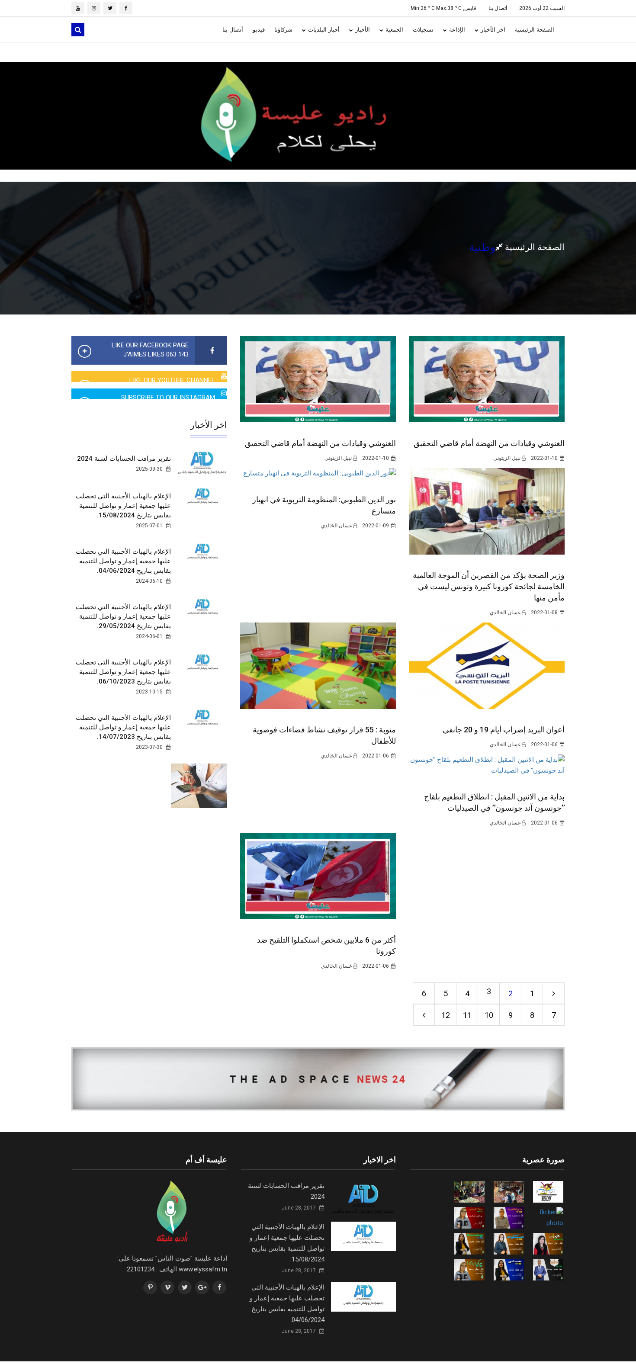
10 (489, 1015)
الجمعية (393, 29)
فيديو (259, 29)
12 (445, 1015)
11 (467, 1015)
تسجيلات (423, 29)
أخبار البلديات (323, 29)
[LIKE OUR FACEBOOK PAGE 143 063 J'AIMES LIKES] (211, 351)
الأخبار (361, 29)
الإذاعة (456, 29)
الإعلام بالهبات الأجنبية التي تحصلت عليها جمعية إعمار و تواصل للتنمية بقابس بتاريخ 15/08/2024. (123, 505)
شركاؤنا (283, 29)
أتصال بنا (497, 8)
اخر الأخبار (492, 29)
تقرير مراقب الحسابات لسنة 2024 (124, 458)
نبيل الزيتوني (338, 458)
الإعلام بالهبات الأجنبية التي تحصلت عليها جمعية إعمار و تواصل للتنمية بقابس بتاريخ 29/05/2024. (123, 616)
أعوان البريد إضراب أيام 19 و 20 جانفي (504, 729)
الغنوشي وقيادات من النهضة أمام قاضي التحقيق (320, 443)
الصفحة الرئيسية (534, 29)
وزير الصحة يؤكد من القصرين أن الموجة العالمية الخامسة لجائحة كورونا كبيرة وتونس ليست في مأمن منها (489, 586)
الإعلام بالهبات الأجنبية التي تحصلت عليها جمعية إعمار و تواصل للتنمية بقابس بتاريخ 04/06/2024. (123, 561)
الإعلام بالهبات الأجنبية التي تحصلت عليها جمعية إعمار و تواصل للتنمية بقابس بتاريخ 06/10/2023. (123, 671)
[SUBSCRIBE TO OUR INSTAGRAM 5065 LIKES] (224, 394)
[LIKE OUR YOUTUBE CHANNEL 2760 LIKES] (224, 376)
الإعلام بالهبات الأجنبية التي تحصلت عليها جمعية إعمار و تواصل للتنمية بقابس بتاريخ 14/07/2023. (123, 727)
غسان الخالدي (337, 526)
